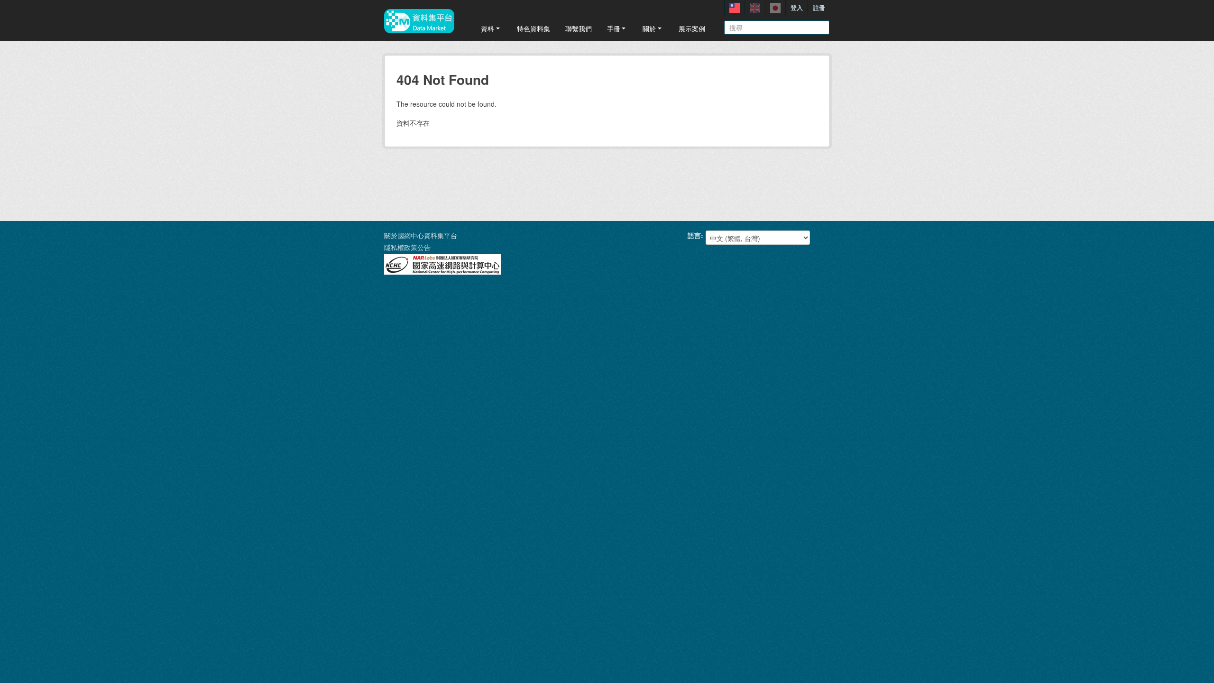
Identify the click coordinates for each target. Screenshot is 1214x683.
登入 (797, 7)
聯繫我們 (578, 28)
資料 (487, 28)
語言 (694, 235)
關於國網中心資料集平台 (420, 235)
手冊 (613, 28)
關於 (649, 28)
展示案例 (692, 28)
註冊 (819, 7)
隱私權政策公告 (407, 247)
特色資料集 (533, 28)
